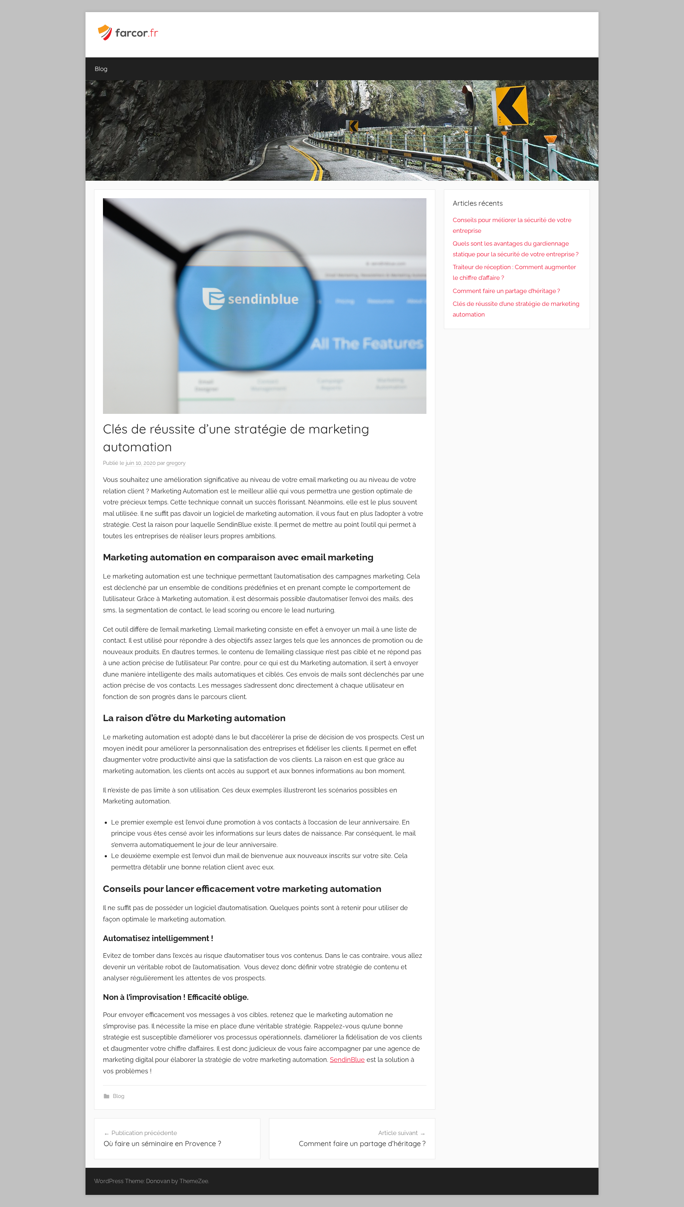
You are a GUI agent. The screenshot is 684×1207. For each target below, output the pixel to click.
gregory (176, 463)
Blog (101, 68)
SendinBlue (347, 1059)
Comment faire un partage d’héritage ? (506, 290)
